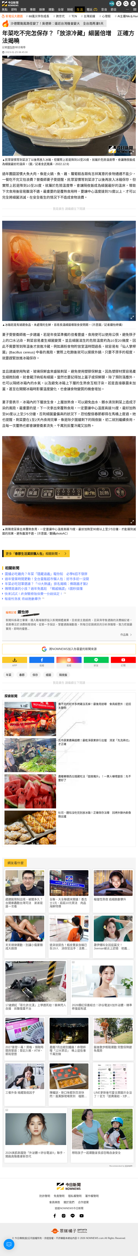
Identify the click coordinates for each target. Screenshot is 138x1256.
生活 (80, 9)
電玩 (89, 9)
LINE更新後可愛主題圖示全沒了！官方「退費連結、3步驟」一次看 (113, 1094)
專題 (33, 9)
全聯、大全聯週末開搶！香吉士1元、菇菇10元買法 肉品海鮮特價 (68, 903)
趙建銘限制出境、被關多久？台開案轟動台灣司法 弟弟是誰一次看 (24, 903)
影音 (104, 9)
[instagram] (63, 1215)
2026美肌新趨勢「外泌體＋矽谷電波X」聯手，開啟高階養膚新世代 (35, 1154)
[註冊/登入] (133, 3)
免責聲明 (59, 1195)
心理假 (106, 16)
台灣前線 (89, 16)
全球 (61, 9)
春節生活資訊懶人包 (28, 553)
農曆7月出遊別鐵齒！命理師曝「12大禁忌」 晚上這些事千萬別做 (68, 1051)
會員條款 (54, 1202)
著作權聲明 (92, 1195)
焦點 (5, 9)
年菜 (8, 675)
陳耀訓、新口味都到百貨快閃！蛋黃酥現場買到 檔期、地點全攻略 (68, 1094)
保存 (35, 675)
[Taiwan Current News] (111, 3)
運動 (51, 9)
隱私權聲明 (75, 1195)
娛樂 (42, 9)
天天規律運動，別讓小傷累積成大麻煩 (24, 946)
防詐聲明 (44, 1195)
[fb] (54, 1215)
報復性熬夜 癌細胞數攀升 (110, 899)
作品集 (124, 634)
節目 (113, 9)
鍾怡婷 (11, 47)
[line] (72, 1215)
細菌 (48, 675)
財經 (70, 9)
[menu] (135, 9)
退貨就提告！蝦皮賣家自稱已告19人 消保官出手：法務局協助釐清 (68, 946)
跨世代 (60, 16)
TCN (74, 16)
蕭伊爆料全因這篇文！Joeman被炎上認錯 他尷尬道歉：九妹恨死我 (112, 946)
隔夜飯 (63, 675)
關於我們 (69, 1202)
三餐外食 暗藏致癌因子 (20, 1092)
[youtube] (81, 1215)
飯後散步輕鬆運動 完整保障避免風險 (113, 1049)
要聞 (23, 9)
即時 (14, 9)
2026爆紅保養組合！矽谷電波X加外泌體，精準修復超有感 (102, 1007)
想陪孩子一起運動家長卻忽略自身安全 (96, 1152)
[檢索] (126, 3)
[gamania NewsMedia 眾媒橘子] (69, 1231)
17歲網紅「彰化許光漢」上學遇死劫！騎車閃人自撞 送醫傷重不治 (35, 1007)
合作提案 (83, 1202)
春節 (22, 675)
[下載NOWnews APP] (118, 3)
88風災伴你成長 (39, 16)
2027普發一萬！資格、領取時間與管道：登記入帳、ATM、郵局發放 (24, 1051)
